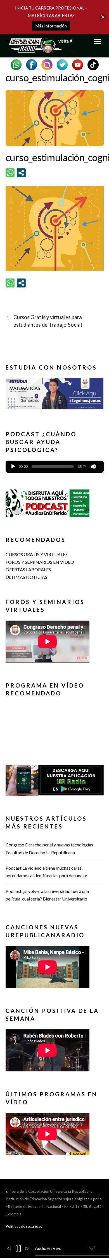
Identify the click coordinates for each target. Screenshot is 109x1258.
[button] (55, 392)
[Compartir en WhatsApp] (10, 172)
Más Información (51, 25)
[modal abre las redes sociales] (21, 172)
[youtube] (77, 64)
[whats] (16, 64)
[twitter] (62, 64)
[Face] (31, 64)
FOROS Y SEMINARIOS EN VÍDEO (40, 562)
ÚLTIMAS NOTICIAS (26, 577)
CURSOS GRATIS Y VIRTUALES (37, 554)
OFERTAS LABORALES (28, 569)
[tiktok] (93, 64)
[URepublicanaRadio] (33, 50)
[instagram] (47, 64)
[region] (55, 395)
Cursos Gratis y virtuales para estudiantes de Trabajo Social (47, 321)
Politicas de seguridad (24, 1226)
